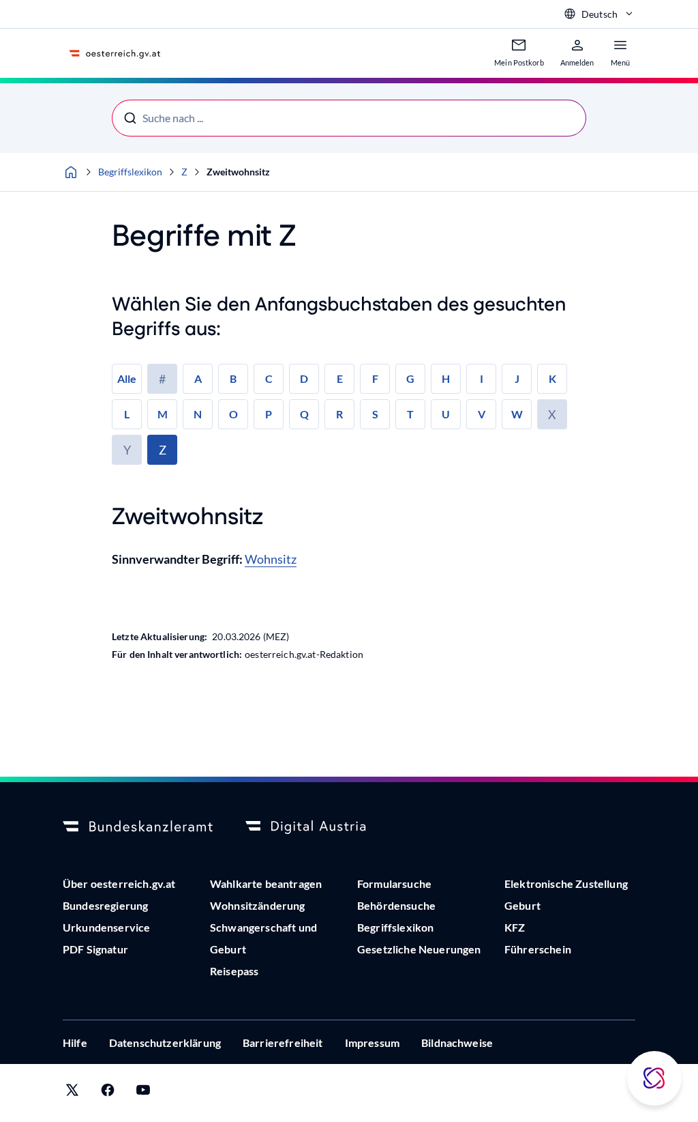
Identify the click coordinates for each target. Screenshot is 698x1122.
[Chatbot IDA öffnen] (654, 1078)
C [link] (269, 378)
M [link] (162, 413)
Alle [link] (126, 378)
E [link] (340, 378)
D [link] (304, 378)
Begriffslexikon (130, 171)
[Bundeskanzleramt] (138, 827)
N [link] (198, 413)
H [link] (446, 378)
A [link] (198, 378)
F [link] (375, 378)
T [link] (410, 413)
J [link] (517, 378)
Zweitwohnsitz (238, 171)
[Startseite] (71, 172)
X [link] (552, 414)
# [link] (162, 378)
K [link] (552, 378)
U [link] (446, 413)
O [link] (233, 413)
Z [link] (162, 449)
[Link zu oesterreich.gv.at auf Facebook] (107, 1093)
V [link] (481, 413)
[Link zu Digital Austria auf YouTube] (143, 1093)
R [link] (339, 413)
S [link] (375, 413)
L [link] (127, 413)
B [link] (233, 378)
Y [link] (127, 449)
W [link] (517, 413)
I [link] (481, 378)
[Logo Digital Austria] (320, 827)
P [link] (268, 413)
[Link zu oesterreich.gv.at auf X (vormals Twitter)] (72, 1093)
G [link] (410, 378)
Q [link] (304, 413)
